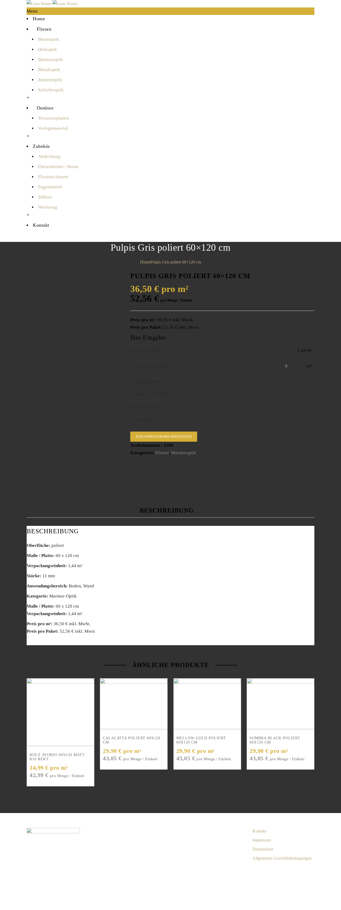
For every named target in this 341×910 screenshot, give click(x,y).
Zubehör (41, 146)
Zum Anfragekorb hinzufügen (164, 436)
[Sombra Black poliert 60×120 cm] (280, 704)
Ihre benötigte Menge (151, 365)
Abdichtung (49, 156)
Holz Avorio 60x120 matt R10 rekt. (57, 757)
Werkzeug (47, 207)
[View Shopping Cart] (28, 238)
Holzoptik (47, 49)
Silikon (45, 197)
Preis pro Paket (144, 406)
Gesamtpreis (142, 419)
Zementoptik (50, 79)
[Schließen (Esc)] (294, 890)
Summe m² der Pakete (151, 394)
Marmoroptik (50, 59)
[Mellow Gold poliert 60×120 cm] (207, 704)
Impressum (262, 840)
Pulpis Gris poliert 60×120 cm (176, 262)
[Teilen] (307, 890)
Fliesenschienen (53, 176)
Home (39, 18)
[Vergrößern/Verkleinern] (334, 890)
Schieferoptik (51, 89)
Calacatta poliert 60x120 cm (131, 740)
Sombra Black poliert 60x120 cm (275, 740)
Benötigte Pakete (146, 381)
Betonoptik (48, 39)
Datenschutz (263, 849)
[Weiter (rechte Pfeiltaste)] (307, 903)
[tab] (171, 510)
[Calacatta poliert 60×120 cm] (133, 704)
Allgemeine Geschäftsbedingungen (282, 858)
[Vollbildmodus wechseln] (321, 890)
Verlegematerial (53, 128)
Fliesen (44, 29)
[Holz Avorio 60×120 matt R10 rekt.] (60, 712)
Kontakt (41, 225)
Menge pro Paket (146, 350)
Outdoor (45, 108)
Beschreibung (167, 510)
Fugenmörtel (50, 186)
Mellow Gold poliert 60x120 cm (201, 740)
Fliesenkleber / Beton (58, 166)
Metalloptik (49, 69)
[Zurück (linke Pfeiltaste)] (294, 903)
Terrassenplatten (53, 118)
